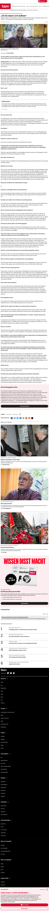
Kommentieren (9, 414)
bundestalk (3, 781)
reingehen (3, 796)
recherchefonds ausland (6, 766)
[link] (18, 6)
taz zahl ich (3, 763)
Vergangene (3, 832)
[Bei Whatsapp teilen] (23, 418)
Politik (2, 682)
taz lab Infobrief (4, 814)
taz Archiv (3, 854)
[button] (47, 1)
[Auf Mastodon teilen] (15, 418)
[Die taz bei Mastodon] (8, 673)
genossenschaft (4, 760)
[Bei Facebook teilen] (20, 418)
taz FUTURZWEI (4, 848)
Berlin (2, 697)
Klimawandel (3, 727)
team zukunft (3, 805)
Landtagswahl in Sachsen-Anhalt (7, 712)
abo (1, 757)
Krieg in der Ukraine (5, 718)
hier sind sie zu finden (40, 618)
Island (2, 721)
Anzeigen (3, 872)
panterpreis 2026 (4, 772)
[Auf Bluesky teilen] (18, 418)
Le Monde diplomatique (5, 851)
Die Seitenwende (4, 742)
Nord (7, 10)
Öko (1, 685)
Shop (2, 869)
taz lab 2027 (3, 835)
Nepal (2, 715)
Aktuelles (3, 736)
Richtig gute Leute (4, 724)
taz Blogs (3, 845)
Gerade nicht (42, 889)
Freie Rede (3, 793)
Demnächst (3, 823)
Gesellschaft (3, 688)
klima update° (3, 787)
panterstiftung (4, 769)
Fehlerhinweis (15, 414)
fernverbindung (4, 784)
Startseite (3, 10)
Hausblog (3, 739)
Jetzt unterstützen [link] (24, 406)
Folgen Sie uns (3, 673)
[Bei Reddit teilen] (29, 418)
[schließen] (47, 889)
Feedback (3, 882)
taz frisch (3, 808)
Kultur (2, 691)
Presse (2, 748)
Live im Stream (4, 829)
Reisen (2, 863)
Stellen (2, 745)
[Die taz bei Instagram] (14, 673)
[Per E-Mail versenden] (12, 418)
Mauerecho (3, 790)
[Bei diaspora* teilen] (26, 418)
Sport (2, 694)
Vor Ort (2, 826)
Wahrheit (2, 703)
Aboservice (3, 885)
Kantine (2, 866)
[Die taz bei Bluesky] (11, 673)
